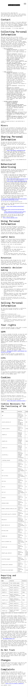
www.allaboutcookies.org (9, 638)
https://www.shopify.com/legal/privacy (16, 150)
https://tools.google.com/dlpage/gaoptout (17, 181)
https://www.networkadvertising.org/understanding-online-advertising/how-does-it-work (14, 199)
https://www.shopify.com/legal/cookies (16, 400)
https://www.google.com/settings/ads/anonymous (12, 209)
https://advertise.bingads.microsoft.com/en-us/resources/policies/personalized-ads (15, 212)
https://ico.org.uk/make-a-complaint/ (14, 683)
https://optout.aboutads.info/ (10, 217)
